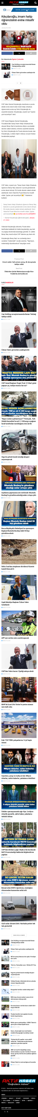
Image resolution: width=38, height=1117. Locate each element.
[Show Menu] (2, 3)
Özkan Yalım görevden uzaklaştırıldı (23, 72)
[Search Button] (35, 3)
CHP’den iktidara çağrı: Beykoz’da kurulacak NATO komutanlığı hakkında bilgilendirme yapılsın (18, 852)
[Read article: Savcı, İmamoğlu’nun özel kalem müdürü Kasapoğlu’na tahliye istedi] (5, 1033)
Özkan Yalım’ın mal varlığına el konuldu (23, 1062)
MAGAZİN (11, 1102)
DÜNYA (33, 1098)
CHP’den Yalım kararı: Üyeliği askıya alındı (17, 671)
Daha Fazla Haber (19, 935)
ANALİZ (11, 1098)
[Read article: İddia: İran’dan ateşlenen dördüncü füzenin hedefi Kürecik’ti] (19, 551)
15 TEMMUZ (16, 1100)
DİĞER (18, 1102)
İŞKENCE (30, 1100)
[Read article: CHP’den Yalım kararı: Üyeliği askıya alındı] (19, 656)
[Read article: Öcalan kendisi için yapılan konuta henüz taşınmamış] (5, 1016)
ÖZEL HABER (6, 1100)
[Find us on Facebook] (2, 1112)
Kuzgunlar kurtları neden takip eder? (22, 989)
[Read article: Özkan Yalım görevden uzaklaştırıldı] (5, 75)
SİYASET (18, 1098)
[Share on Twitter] (19, 53)
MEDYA (3, 1102)
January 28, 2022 (6, 28)
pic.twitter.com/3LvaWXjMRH (26, 214)
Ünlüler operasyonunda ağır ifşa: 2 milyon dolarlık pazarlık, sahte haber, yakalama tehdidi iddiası (17, 813)
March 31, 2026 (17, 68)
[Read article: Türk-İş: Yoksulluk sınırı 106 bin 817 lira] (5, 967)
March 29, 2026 (6, 857)
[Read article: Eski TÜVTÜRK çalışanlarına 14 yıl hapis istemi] (19, 725)
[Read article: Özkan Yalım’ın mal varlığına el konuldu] (5, 1064)
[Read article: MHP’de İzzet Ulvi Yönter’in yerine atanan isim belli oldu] (19, 689)
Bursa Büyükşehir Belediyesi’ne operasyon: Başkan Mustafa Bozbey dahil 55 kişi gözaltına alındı (17, 530)
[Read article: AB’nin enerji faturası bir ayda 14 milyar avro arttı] (5, 958)
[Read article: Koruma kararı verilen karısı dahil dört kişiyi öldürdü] (5, 1007)
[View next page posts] (20, 83)
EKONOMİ (26, 1098)
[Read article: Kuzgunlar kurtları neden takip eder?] (5, 991)
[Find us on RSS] (7, 1112)
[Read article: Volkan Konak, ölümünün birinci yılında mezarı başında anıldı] (5, 983)
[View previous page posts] (17, 83)
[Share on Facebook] (7, 53)
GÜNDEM (4, 1098)
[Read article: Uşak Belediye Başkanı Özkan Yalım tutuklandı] (19, 587)
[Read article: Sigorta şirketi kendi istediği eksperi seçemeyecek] (19, 442)
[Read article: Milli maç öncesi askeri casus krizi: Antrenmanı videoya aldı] (5, 999)
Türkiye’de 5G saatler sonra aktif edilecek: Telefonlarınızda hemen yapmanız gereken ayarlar (21, 1041)
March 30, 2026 (6, 607)
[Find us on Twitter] (5, 1112)
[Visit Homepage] (19, 3)
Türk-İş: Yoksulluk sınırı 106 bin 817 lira (23, 965)
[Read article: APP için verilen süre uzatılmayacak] (19, 623)
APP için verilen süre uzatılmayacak (15, 638)
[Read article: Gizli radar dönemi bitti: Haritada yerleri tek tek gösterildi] (19, 908)
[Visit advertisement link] (19, 11)
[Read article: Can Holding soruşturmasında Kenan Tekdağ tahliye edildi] (5, 66)
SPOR (23, 1100)
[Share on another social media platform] (31, 53)
